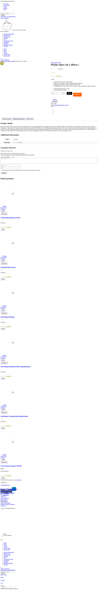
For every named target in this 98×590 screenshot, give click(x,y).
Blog (5, 9)
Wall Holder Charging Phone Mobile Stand (14, 416)
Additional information (19, 119)
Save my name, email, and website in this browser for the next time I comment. (21, 170)
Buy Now (77, 94)
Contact (5, 8)
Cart (69, 93)
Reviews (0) (30, 119)
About (5, 6)
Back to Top (4, 574)
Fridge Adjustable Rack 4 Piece (10, 217)
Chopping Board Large (8, 267)
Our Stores (18, 480)
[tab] (6, 119)
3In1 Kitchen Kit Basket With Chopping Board (15, 366)
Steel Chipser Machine (8, 317)
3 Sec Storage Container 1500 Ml (11, 466)
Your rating (4, 157)
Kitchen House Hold (9, 61)
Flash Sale (6, 4)
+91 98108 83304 (5, 485)
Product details (7, 119)
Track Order (7, 5)
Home (2, 61)
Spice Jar (66, 105)
